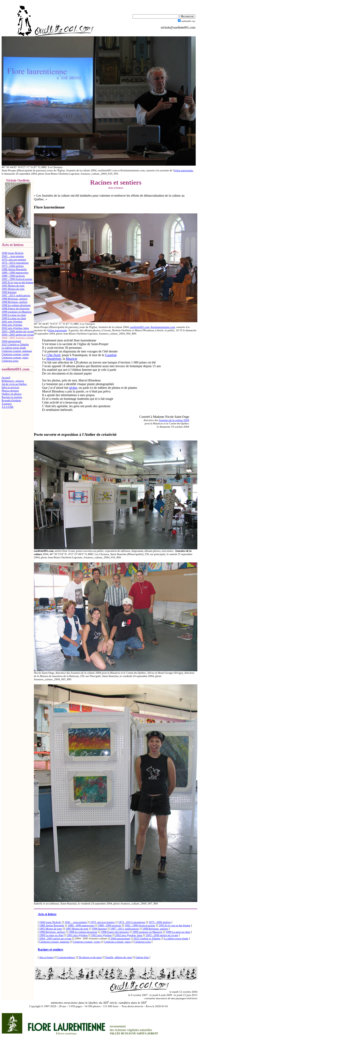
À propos (7, 403)
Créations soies (10, 360)
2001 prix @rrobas (12, 321)
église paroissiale (183, 170)
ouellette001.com (139, 327)
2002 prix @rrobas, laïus (15, 328)
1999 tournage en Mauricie (17, 311)
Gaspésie (111, 355)
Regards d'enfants (11, 400)
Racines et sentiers (12, 397)
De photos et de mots (90, 957)
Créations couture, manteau (17, 350)
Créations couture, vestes (15, 354)
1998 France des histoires (16, 308)
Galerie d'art (142, 957)
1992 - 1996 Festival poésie (17, 279)
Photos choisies (10, 390)
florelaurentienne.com (163, 327)
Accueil (6, 377)
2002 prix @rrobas (12, 324)
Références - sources (13, 380)
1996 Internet (9, 292)
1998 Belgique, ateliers (14, 298)
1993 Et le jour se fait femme (17, 282)
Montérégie (53, 358)
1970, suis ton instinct (14, 259)
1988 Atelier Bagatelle (14, 269)
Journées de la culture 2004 (174, 420)
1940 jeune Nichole (12, 252)
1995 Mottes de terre (13, 285)
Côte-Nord (53, 355)
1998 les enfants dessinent (16, 305)
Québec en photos (11, 393)
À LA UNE (7, 406)
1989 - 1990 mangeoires (15, 272)
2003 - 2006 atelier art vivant (18, 331)
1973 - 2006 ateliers (13, 266)
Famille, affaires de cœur (118, 957)
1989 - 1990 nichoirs (13, 275)
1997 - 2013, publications (16, 295)
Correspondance (66, 957)
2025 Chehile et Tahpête (15, 344)
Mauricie (71, 358)
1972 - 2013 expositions (15, 262)
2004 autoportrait (11, 341)
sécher (73, 387)
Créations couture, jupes (15, 357)
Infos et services (10, 387)
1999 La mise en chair (14, 315)
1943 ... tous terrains (13, 256)
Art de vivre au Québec (14, 384)
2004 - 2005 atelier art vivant (18, 334)
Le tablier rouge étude (14, 347)
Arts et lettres (47, 914)
